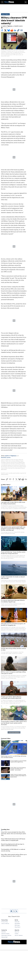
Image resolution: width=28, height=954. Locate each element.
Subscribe (17, 921)
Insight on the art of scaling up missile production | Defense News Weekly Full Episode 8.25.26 (18, 776)
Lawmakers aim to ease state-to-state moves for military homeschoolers (13, 503)
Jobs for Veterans (19, 935)
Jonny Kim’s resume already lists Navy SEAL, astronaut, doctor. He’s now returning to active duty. (13, 833)
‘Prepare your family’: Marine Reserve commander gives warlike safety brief (11, 697)
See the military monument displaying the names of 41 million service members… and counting (18, 769)
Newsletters (17, 923)
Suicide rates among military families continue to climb (13, 649)
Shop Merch (17, 927)
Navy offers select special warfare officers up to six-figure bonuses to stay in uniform (14, 855)
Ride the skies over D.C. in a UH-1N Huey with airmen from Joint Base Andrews (13, 756)
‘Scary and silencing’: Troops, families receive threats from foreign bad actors (13, 552)
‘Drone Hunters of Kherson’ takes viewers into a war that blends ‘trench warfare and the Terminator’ (14, 723)
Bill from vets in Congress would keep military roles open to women (13, 672)
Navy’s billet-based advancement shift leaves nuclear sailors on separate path (13, 839)
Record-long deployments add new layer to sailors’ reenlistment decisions (12, 844)
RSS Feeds (17, 925)
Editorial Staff (4, 937)
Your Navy (5, 14)
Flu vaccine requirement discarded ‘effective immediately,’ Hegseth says (13, 601)
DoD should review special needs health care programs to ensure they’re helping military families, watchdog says (13, 528)
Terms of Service (5, 923)
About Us (17, 931)
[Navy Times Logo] (9, 2)
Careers (16, 933)
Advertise (3, 931)
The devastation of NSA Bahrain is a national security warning (13, 850)
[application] (14, 747)
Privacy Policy (4, 921)
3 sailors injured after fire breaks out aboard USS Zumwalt (13, 577)
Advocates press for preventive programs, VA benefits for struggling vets (13, 624)
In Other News (5, 484)
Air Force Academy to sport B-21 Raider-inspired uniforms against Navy (18, 761)
